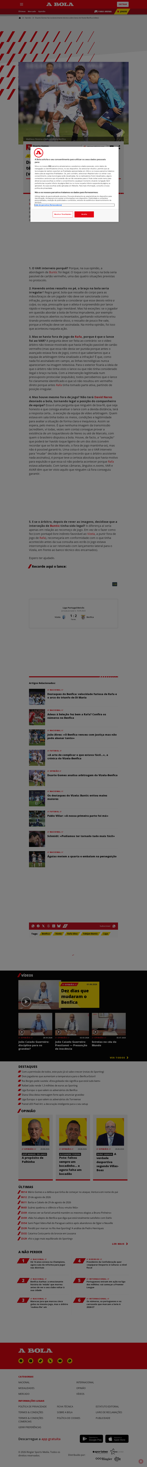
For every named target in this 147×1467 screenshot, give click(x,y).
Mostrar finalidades (62, 214)
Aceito (84, 214)
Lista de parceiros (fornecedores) (48, 205)
